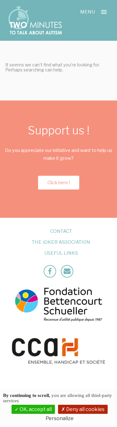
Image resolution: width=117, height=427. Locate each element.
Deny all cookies (85, 409)
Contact (61, 231)
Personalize (60, 418)
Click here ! (58, 182)
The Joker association (61, 242)
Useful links (61, 253)
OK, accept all (35, 409)
